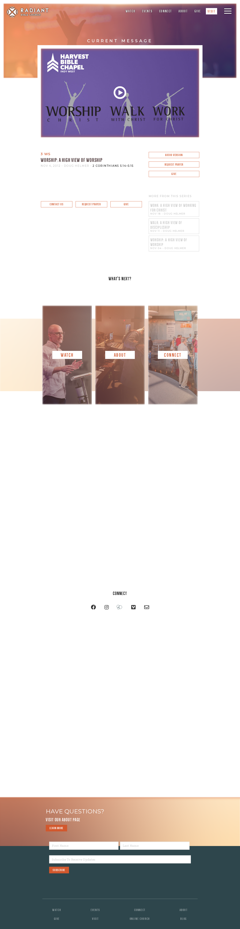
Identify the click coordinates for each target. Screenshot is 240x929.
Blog (183, 918)
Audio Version (174, 155)
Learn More (57, 828)
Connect (165, 11)
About (183, 11)
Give (197, 11)
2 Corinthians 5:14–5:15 (113, 165)
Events (147, 11)
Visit (211, 11)
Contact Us (57, 204)
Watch (130, 11)
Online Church (140, 918)
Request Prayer (174, 164)
